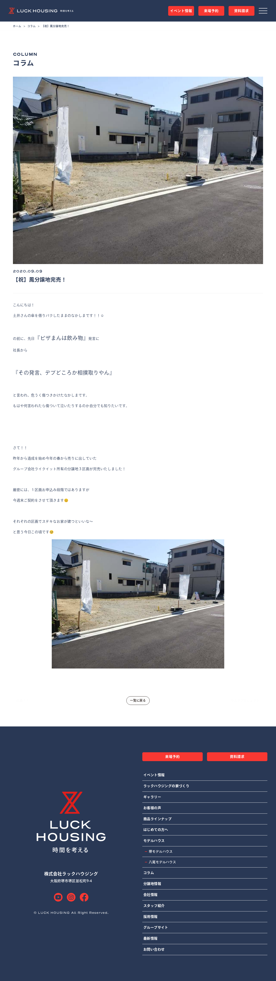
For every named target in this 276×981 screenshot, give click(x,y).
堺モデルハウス (161, 851)
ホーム (17, 26)
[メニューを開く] (263, 11)
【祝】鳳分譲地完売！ (55, 26)
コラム (31, 26)
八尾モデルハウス (162, 862)
